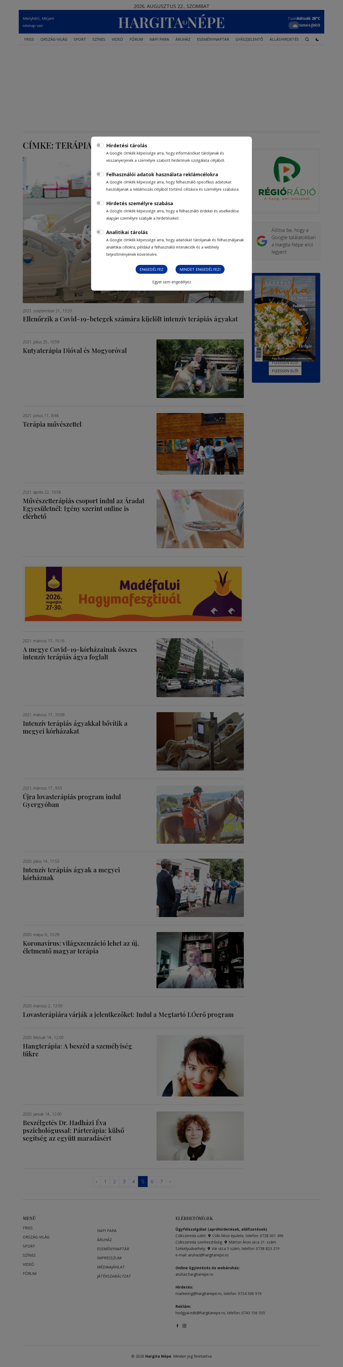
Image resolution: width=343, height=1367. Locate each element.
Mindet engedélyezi (200, 269)
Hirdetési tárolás (126, 145)
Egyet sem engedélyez (171, 281)
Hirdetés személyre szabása (139, 203)
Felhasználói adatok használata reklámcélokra (162, 174)
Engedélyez (151, 269)
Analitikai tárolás (127, 232)
